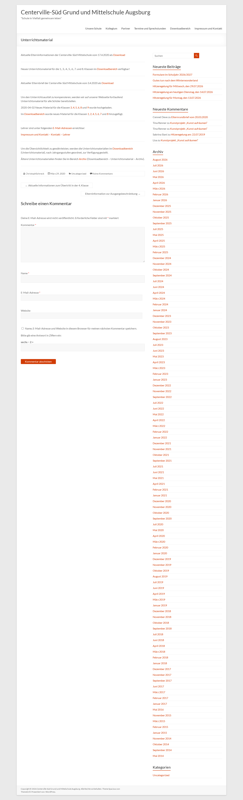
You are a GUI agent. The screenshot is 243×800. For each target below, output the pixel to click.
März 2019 (159, 599)
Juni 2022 (158, 408)
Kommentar (28, 224)
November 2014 (162, 738)
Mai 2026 (158, 176)
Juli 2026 (158, 165)
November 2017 (162, 674)
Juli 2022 (158, 402)
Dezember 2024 (162, 257)
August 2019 (160, 576)
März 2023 (159, 367)
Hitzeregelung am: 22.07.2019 (188, 134)
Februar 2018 (160, 657)
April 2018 (159, 645)
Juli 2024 (158, 281)
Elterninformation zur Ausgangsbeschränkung (113, 193)
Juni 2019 (158, 587)
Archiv (83, 158)
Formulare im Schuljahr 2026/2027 (172, 74)
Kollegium (111, 28)
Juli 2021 (158, 466)
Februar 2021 (160, 489)
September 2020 (162, 518)
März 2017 (159, 692)
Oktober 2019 (161, 570)
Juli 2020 (158, 524)
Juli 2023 (158, 344)
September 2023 (162, 333)
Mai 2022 (158, 414)
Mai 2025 (158, 234)
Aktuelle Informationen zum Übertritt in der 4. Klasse (56, 185)
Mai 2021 (158, 477)
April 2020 (159, 535)
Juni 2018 (158, 640)
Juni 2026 (158, 171)
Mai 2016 (158, 709)
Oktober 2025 (161, 217)
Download (119, 54)
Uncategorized (78, 173)
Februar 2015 (160, 726)
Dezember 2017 (162, 668)
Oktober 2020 (161, 512)
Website (25, 310)
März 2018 (159, 651)
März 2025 (159, 246)
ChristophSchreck (35, 173)
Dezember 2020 (162, 501)
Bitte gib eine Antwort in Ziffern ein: (41, 335)
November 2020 (162, 506)
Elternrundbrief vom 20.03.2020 (189, 117)
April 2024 (159, 292)
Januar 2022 (160, 437)
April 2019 (159, 593)
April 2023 (159, 362)
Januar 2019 (160, 605)
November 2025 (162, 211)
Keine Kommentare (103, 173)
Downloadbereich (180, 28)
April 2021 (159, 483)
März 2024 (159, 298)
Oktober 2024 (161, 269)
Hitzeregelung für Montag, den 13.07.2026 (177, 97)
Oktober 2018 (161, 622)
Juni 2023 (158, 350)
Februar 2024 (160, 304)
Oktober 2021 (161, 454)
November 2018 (162, 616)
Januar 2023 (160, 379)
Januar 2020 (160, 553)
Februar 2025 (160, 252)
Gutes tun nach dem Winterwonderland (175, 80)
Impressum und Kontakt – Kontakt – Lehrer (45, 134)
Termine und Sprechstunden (150, 28)
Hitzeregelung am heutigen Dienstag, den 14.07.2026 (183, 91)
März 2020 (159, 541)
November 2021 (162, 449)
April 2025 (159, 240)
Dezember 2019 (162, 559)
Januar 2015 (160, 732)
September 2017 (162, 680)
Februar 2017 (160, 697)
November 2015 (162, 715)
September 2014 (162, 750)
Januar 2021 (160, 495)
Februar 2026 (160, 194)
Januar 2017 (160, 703)
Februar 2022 (160, 431)
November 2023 (162, 321)
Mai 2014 (158, 755)
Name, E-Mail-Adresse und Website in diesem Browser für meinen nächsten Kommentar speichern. (81, 328)
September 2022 (162, 396)
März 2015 (159, 721)
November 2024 (162, 263)
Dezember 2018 (162, 611)
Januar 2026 (160, 200)
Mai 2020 (158, 530)
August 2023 (160, 339)
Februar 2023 (160, 373)
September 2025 (162, 223)
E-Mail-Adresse (30, 292)
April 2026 (159, 182)
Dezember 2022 (162, 385)
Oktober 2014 (161, 744)
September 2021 (162, 460)
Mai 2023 (158, 356)
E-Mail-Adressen (62, 128)
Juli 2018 (158, 634)
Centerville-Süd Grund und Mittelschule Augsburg (85, 12)
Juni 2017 (158, 686)
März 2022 (159, 425)
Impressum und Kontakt (208, 28)
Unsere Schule (93, 28)
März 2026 (159, 188)
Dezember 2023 (162, 315)
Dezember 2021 (162, 443)
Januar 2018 (160, 663)
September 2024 (162, 275)
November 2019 (162, 564)
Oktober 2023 (161, 327)
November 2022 (162, 391)
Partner (125, 28)
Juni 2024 (158, 286)
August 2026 (160, 159)
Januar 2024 (160, 310)
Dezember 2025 (162, 205)
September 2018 (162, 628)
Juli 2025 (158, 229)
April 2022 (159, 420)
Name (25, 273)
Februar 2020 (160, 547)
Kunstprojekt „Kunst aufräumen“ (188, 122)
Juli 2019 (158, 582)
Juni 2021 (158, 472)
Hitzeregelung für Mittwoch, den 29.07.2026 (178, 86)
